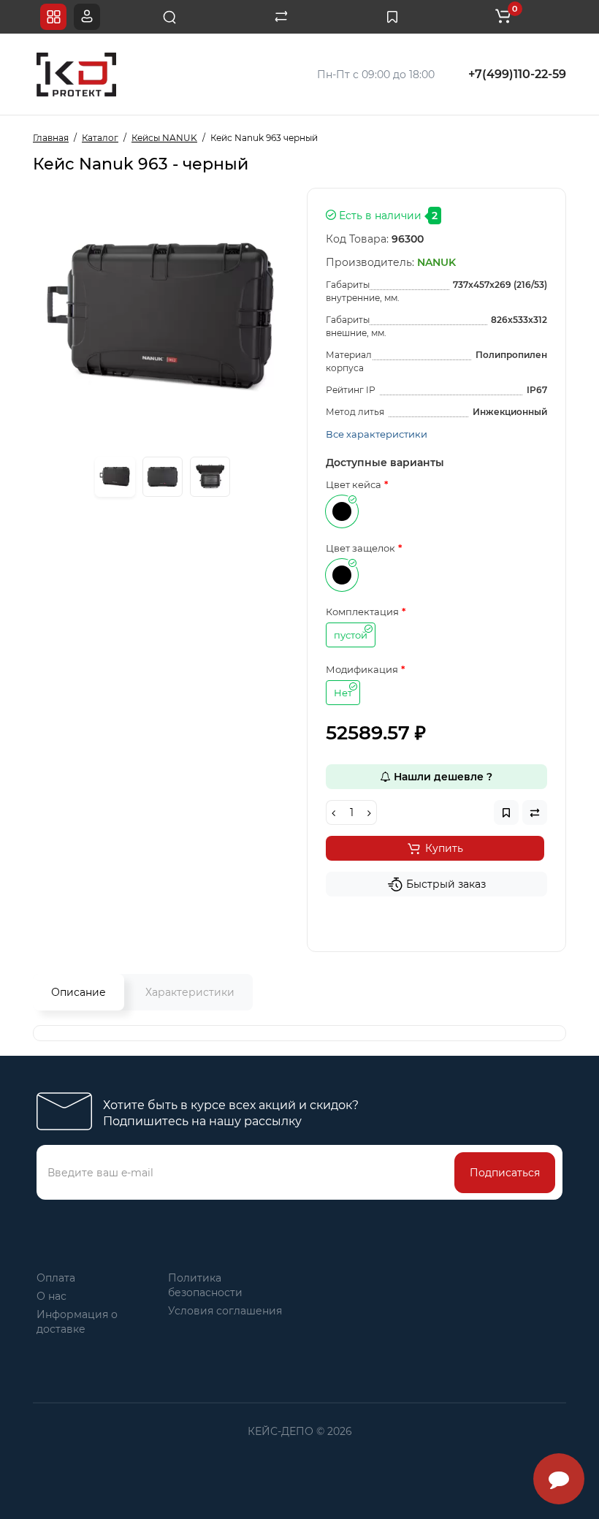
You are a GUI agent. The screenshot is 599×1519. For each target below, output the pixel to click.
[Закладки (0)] (392, 17)
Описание (78, 992)
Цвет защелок (360, 548)
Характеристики (189, 992)
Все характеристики (376, 434)
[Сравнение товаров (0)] (281, 17)
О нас (51, 1296)
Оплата (56, 1277)
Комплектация (362, 611)
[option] (162, 317)
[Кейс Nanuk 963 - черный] (115, 477)
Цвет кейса (353, 484)
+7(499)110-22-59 (517, 74)
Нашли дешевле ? (441, 776)
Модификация (362, 669)
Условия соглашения (225, 1310)
